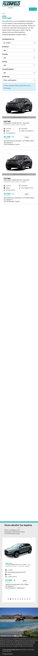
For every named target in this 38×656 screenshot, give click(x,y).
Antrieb (4, 62)
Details (27, 137)
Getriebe (5, 54)
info (3, 13)
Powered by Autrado (7, 654)
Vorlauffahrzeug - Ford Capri (19, 120)
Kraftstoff (5, 47)
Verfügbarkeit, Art (8, 39)
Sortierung (5, 76)
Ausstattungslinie (8, 69)
